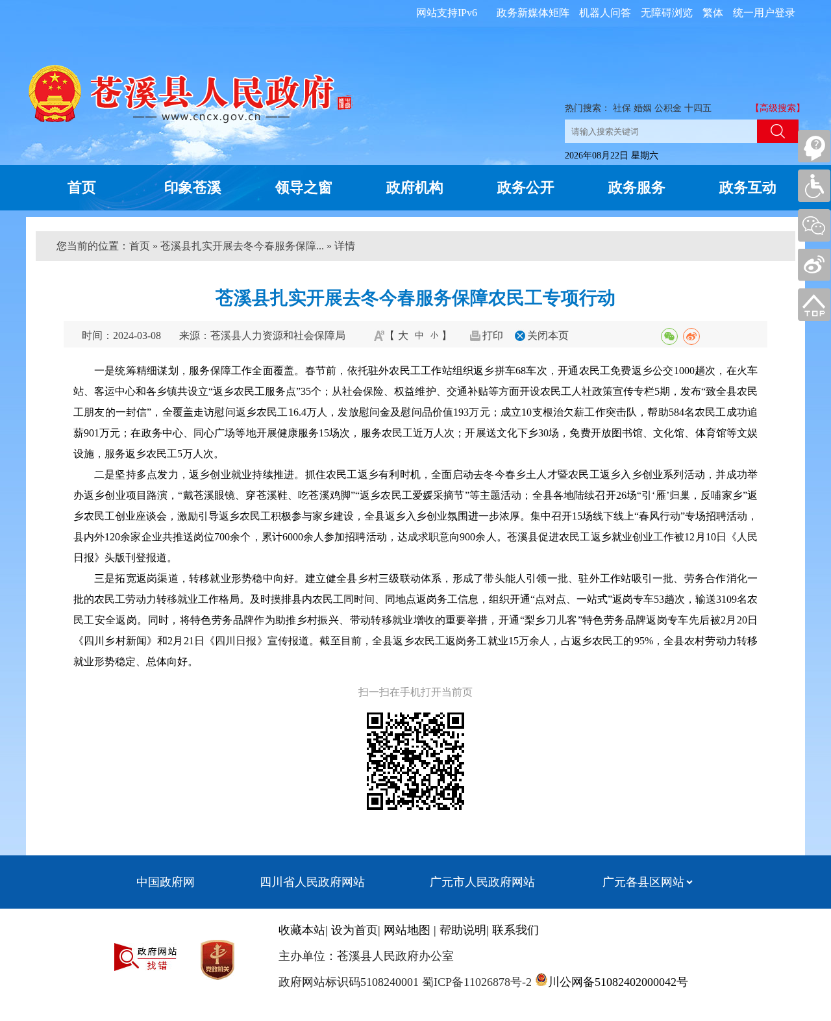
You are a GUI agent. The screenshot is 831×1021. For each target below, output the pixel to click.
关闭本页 (548, 335)
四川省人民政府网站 (312, 882)
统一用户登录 (764, 12)
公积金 (668, 108)
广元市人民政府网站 (482, 882)
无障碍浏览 (667, 12)
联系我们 (515, 930)
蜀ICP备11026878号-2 (475, 982)
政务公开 (525, 187)
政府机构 (414, 187)
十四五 (698, 108)
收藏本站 (302, 930)
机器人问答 (605, 12)
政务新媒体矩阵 (533, 12)
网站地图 (407, 930)
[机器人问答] (814, 146)
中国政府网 (165, 882)
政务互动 (747, 187)
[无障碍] (814, 186)
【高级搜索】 (777, 108)
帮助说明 (463, 930)
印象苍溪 (192, 187)
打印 (492, 335)
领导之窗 (303, 187)
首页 (82, 187)
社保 (622, 108)
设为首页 (354, 930)
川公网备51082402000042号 (618, 982)
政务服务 (636, 187)
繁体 (712, 12)
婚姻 (643, 108)
